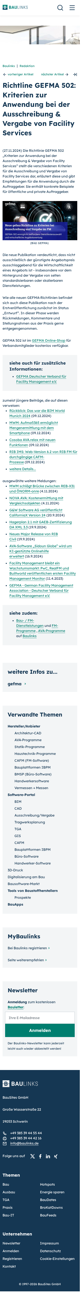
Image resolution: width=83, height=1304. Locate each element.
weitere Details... (22, 469)
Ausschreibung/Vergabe (34, 815)
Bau (6, 1184)
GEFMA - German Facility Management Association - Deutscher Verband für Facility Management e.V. (41, 590)
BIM (17, 801)
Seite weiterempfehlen (26, 960)
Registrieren (12, 1258)
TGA (17, 829)
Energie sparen (52, 1192)
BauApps (15, 904)
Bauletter (15, 1007)
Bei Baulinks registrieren (27, 948)
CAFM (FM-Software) (31, 760)
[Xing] (57, 1156)
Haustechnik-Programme (35, 753)
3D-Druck (15, 870)
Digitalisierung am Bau (26, 877)
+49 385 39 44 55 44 (26, 1133)
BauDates (48, 1200)
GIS (17, 836)
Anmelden (11, 1251)
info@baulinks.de (24, 1143)
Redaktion (27, 66)
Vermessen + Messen (31, 788)
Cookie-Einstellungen (57, 1258)
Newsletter (11, 1243)
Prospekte (22, 897)
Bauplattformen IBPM (32, 767)
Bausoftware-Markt (24, 884)
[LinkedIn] (49, 1156)
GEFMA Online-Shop (48, 340)
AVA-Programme (51, 631)
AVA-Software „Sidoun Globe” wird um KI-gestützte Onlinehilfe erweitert (40, 551)
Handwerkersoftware (31, 781)
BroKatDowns (51, 1207)
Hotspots (47, 1184)
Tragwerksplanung (29, 822)
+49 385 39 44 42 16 (26, 1138)
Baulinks (9, 66)
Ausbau (9, 1192)
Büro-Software (26, 856)
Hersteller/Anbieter (24, 726)
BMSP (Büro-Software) (33, 774)
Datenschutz (50, 1251)
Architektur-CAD (27, 733)
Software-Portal (21, 795)
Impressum (49, 1243)
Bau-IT (8, 1215)
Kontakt (9, 1266)
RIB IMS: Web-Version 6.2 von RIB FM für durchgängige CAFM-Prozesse (43, 457)
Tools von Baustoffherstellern (33, 890)
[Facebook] (41, 1156)
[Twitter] (34, 1156)
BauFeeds (48, 1215)
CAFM (19, 843)
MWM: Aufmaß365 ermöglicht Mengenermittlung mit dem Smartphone (33, 427)
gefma (15, 683)
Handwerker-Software (32, 863)
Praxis (8, 1207)
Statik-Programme (29, 747)
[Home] (40, 1086)
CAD (18, 808)
